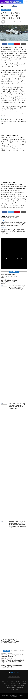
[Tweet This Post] (11, 44)
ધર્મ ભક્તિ (5, 683)
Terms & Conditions (10, 687)
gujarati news (15, 216)
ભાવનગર (12, 681)
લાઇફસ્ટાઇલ (13, 685)
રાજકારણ (18, 681)
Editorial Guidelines (15, 689)
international (5, 217)
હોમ (3, 681)
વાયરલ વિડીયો (21, 685)
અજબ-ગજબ (12, 683)
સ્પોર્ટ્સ (18, 683)
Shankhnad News (11, 22)
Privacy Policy (20, 687)
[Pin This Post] (17, 44)
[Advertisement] (14, 167)
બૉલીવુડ (7, 685)
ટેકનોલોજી (24, 683)
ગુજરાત (7, 681)
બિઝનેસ (24, 681)
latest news (14, 217)
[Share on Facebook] (4, 44)
